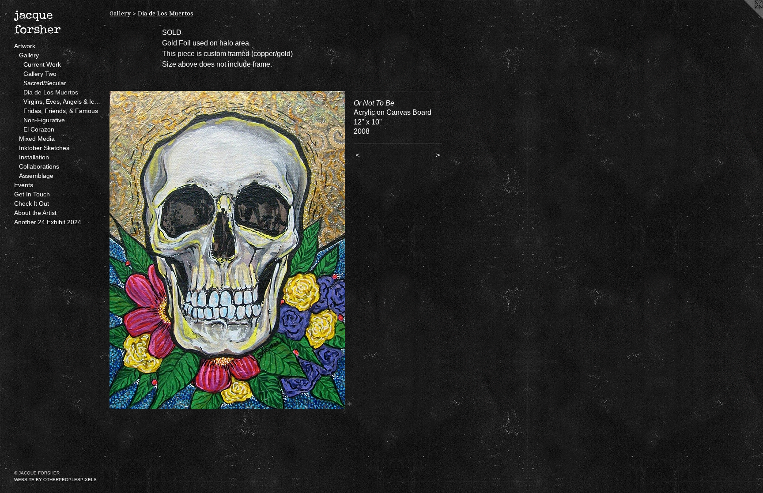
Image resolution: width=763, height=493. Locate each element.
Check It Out (31, 203)
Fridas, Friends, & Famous (60, 110)
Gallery (29, 55)
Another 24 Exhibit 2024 (47, 222)
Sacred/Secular (44, 83)
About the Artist (35, 212)
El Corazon (38, 129)
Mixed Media (37, 138)
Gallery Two (40, 73)
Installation (34, 157)
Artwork (24, 45)
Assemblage (36, 175)
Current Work (42, 64)
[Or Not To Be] (227, 250)
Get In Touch (32, 194)
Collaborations (39, 166)
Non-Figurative (44, 120)
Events (23, 184)
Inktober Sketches (44, 147)
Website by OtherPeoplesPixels (55, 479)
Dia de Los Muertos (50, 92)
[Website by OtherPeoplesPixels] (745, 17)
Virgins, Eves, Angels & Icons (62, 101)
